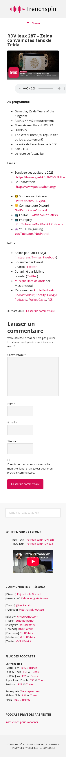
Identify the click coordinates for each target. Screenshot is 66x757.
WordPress (31, 747)
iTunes (33, 668)
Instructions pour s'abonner (22, 722)
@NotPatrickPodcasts (32, 609)
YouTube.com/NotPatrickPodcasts (39, 224)
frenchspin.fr (33, 9)
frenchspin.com (30, 691)
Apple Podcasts (44, 290)
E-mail (12, 422)
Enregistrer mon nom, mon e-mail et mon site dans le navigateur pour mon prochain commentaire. (30, 468)
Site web (12, 441)
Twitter (36, 257)
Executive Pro (37, 744)
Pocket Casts (37, 300)
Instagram (23, 257)
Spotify (41, 295)
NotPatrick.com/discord (31, 210)
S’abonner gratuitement (35, 598)
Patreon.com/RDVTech (40, 539)
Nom (11, 403)
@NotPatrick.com (27, 616)
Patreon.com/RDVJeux (31, 201)
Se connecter (47, 747)
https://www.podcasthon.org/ (36, 187)
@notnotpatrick (25, 620)
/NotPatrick (26, 633)
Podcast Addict (24, 295)
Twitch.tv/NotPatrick (44, 215)
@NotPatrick (23, 605)
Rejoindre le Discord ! (29, 594)
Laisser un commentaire (40, 311)
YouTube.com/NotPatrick (32, 234)
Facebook (49, 257)
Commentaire (16, 355)
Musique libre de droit (30, 281)
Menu (36, 23)
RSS (50, 300)
